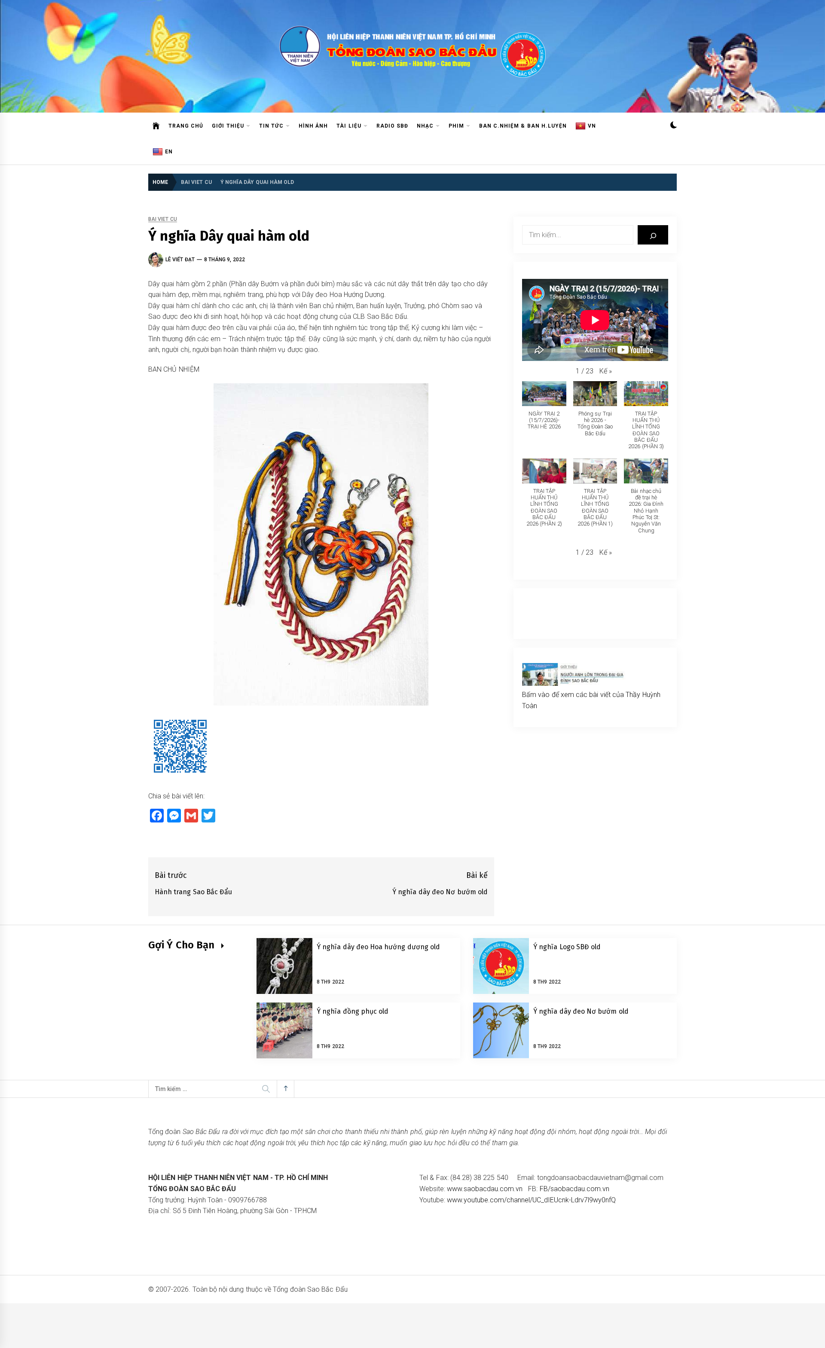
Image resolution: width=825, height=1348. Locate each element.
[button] (673, 126)
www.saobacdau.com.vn (484, 1189)
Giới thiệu (228, 126)
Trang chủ (185, 126)
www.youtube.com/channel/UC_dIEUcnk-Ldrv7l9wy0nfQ (531, 1200)
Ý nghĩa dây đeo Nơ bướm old (581, 1011)
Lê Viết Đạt (180, 260)
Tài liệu (348, 126)
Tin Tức (271, 126)
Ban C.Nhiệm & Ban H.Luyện (523, 126)
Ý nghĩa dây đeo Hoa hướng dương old (378, 947)
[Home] (156, 126)
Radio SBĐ (392, 126)
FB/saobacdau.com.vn (574, 1189)
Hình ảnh (313, 126)
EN (169, 152)
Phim (456, 126)
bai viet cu (162, 219)
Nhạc (425, 126)
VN (592, 126)
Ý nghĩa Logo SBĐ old (567, 947)
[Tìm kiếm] (653, 235)
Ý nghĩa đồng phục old (352, 1011)
